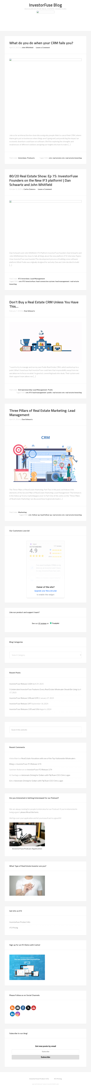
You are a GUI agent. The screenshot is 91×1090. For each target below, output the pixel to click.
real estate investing (73, 158)
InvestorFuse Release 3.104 (20, 684)
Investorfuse (30, 281)
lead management (62, 281)
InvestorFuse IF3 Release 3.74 (28, 764)
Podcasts (31, 158)
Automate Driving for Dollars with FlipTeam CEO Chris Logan (45, 775)
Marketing (22, 512)
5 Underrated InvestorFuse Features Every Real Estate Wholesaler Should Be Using (43, 689)
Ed (10, 781)
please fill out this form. (29, 812)
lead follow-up (46, 515)
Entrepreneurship (25, 390)
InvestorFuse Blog (45, 5)
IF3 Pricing (13, 927)
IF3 (19, 279)
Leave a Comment (43, 47)
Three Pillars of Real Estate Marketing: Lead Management (42, 412)
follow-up (36, 515)
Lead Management (37, 279)
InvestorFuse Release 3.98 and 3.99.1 (24, 698)
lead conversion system (45, 281)
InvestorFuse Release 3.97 (20, 703)
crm (50, 158)
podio (49, 392)
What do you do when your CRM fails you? (41, 43)
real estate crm (58, 158)
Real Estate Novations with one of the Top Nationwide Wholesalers (48, 758)
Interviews (22, 158)
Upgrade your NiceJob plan (45, 591)
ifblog (11, 764)
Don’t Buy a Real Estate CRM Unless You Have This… (43, 304)
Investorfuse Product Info (19, 922)
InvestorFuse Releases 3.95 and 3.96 (24, 709)
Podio (50, 390)
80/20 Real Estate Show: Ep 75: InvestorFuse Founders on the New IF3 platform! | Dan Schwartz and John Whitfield (43, 180)
